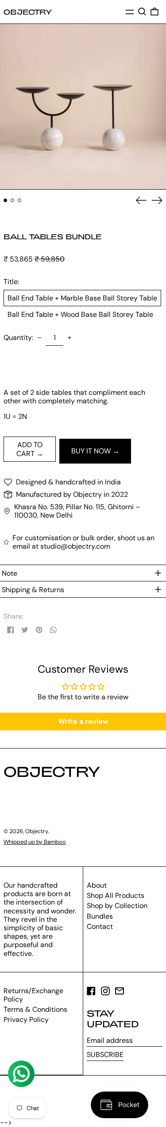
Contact (100, 926)
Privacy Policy (26, 1019)
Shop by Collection (117, 905)
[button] (142, 11)
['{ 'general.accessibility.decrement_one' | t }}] (39, 337)
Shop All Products (115, 895)
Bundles (100, 916)
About (97, 885)
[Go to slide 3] (19, 200)
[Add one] (69, 337)
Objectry (28, 12)
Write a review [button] (83, 721)
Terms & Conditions (35, 1009)
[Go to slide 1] (5, 200)
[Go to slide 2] (12, 200)
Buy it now (91, 451)
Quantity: (18, 337)
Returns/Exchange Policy (33, 995)
